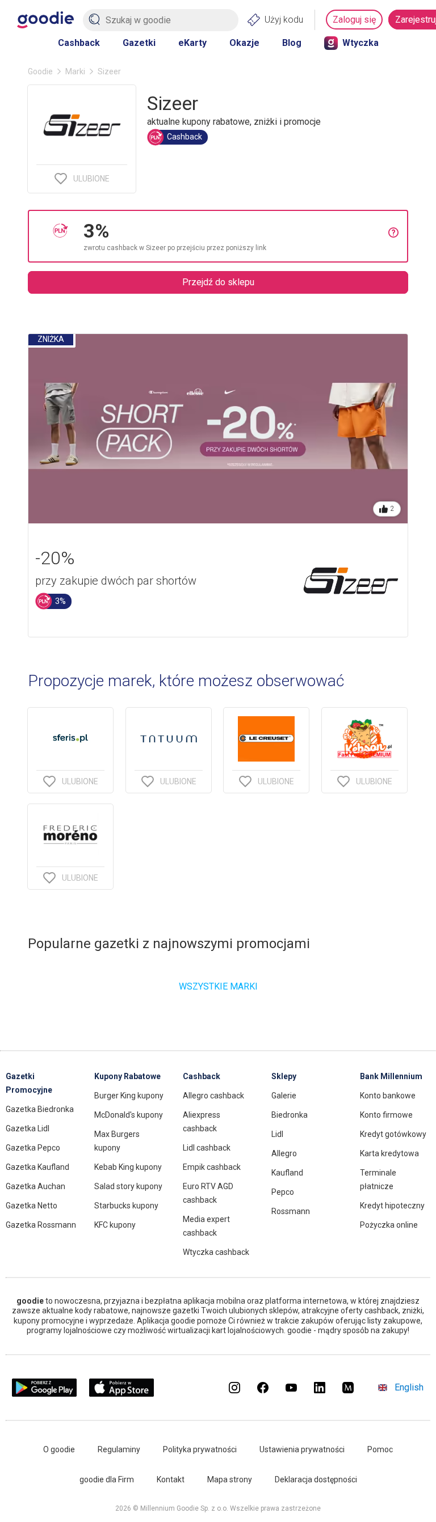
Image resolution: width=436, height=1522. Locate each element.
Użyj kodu (284, 19)
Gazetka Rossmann (41, 1224)
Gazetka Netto (31, 1205)
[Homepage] (45, 20)
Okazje (244, 42)
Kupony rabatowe (127, 1076)
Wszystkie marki (218, 986)
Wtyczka (360, 42)
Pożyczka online (389, 1224)
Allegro (284, 1153)
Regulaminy (119, 1449)
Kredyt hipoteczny (392, 1205)
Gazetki (139, 42)
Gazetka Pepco (33, 1147)
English (409, 1387)
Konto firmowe (386, 1114)
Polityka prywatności (200, 1449)
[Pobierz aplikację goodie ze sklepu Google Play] (44, 1393)
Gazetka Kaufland (37, 1167)
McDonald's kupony (128, 1114)
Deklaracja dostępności (316, 1479)
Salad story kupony (128, 1186)
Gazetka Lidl (27, 1128)
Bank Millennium (391, 1076)
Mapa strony (229, 1479)
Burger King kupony (129, 1095)
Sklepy (283, 1076)
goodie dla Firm (106, 1479)
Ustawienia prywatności (302, 1449)
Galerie (283, 1095)
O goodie (59, 1449)
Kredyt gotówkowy (393, 1134)
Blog (291, 42)
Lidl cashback (206, 1147)
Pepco (282, 1192)
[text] (235, 236)
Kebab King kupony (128, 1167)
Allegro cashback (213, 1095)
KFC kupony (115, 1224)
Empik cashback (212, 1167)
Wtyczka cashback (216, 1252)
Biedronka (289, 1114)
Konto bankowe (388, 1095)
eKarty (192, 42)
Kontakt (171, 1479)
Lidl (277, 1134)
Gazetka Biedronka (40, 1109)
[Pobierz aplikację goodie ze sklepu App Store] (122, 1393)
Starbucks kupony (126, 1205)
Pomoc (380, 1449)
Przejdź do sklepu (218, 282)
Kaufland (287, 1172)
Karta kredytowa (389, 1153)
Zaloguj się (354, 19)
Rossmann (290, 1211)
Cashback (79, 42)
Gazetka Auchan (35, 1186)
